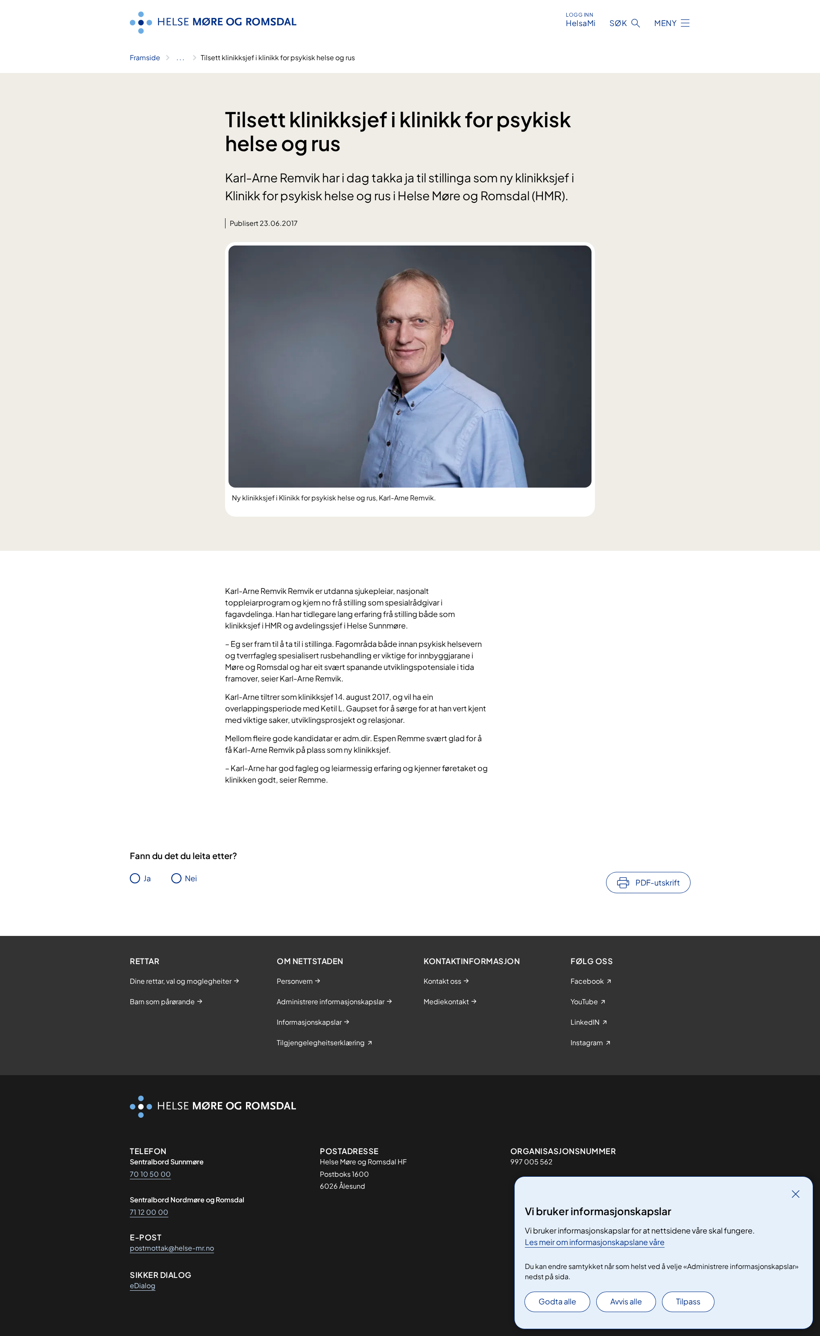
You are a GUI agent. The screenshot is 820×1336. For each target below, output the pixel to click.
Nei (191, 878)
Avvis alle (626, 1301)
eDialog (142, 1285)
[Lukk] (795, 1194)
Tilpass (688, 1301)
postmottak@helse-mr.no (172, 1247)
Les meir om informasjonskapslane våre (595, 1242)
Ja (147, 878)
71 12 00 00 (149, 1211)
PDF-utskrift (658, 882)
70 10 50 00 (150, 1173)
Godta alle (557, 1301)
